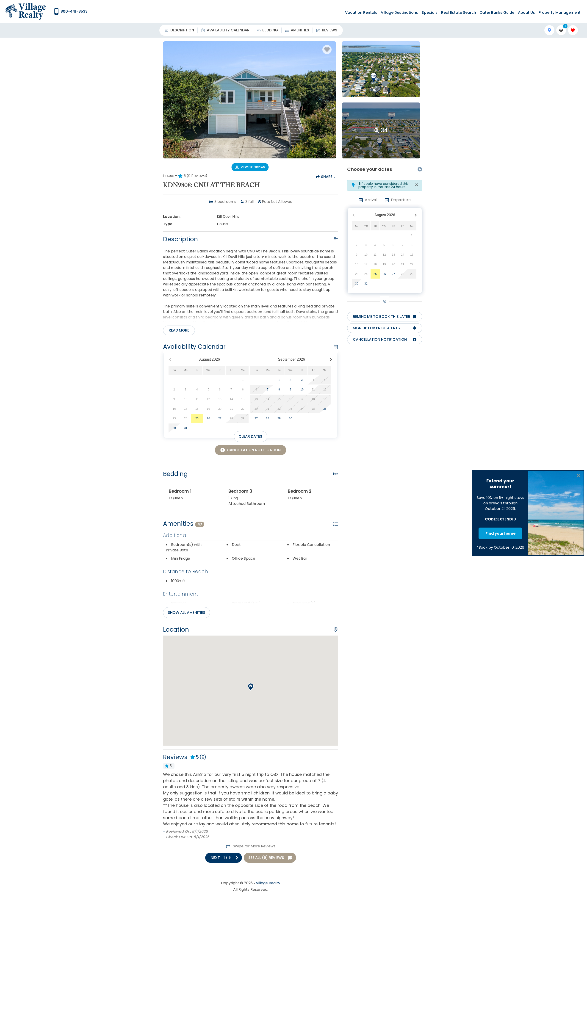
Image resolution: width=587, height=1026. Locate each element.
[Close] (578, 475)
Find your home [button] (500, 533)
